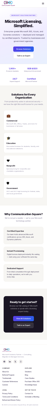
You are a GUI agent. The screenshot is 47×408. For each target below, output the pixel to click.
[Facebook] (4, 362)
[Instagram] (21, 362)
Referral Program (8, 375)
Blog (26, 375)
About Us (5, 372)
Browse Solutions (23, 49)
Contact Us (29, 393)
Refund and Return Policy (11, 400)
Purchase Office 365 (32, 381)
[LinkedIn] (10, 362)
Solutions (28, 372)
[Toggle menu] (43, 3)
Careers (5, 385)
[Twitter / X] (15, 362)
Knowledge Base (31, 385)
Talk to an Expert (23, 56)
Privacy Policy (7, 393)
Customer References (10, 381)
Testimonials (6, 378)
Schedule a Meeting (32, 397)
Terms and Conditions (10, 397)
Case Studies (29, 378)
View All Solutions (23, 319)
